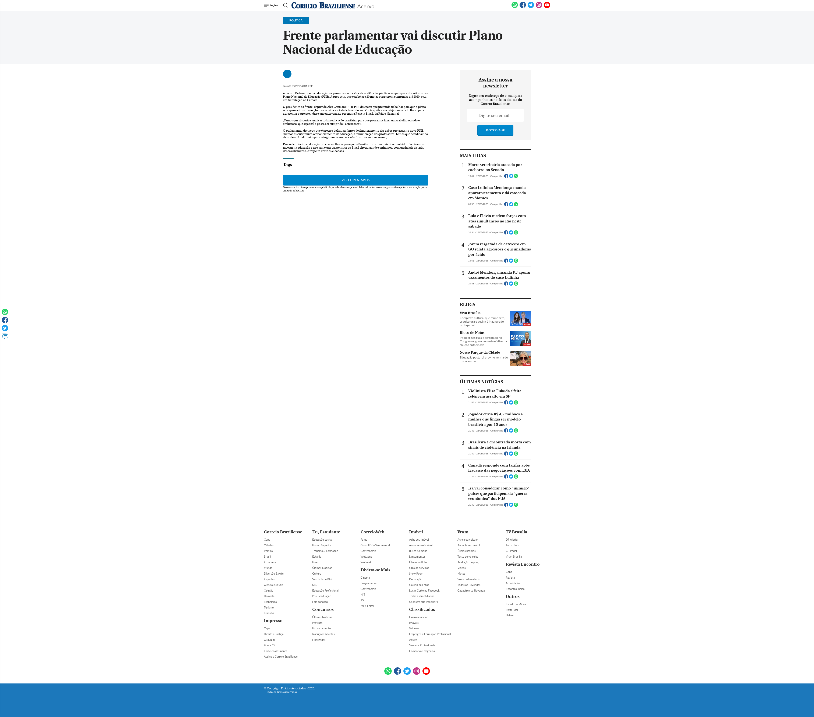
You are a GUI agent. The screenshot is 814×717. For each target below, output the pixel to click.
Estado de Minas (516, 604)
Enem (315, 562)
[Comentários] (5, 338)
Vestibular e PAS (322, 579)
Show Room (416, 573)
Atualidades (513, 583)
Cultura (316, 573)
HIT (363, 594)
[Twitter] (5, 330)
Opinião (268, 590)
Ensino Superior (321, 545)
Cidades (269, 545)
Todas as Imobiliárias (421, 596)
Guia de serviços (419, 567)
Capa (267, 539)
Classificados (422, 609)
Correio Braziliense (283, 532)
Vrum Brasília (514, 556)
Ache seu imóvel (419, 539)
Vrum (462, 532)
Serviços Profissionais (422, 645)
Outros (513, 596)
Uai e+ (510, 615)
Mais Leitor (367, 605)
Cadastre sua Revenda (471, 590)
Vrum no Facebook (468, 579)
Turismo (269, 607)
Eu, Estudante (326, 532)
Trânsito (269, 613)
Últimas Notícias (322, 567)
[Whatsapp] (5, 313)
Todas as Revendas (469, 584)
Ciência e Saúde (273, 584)
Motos (461, 573)
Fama (364, 539)
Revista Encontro (523, 564)
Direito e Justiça (274, 634)
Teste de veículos (467, 556)
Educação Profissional (325, 590)
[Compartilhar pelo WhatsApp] (516, 177)
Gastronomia (368, 551)
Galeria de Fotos (419, 584)
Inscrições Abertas (323, 634)
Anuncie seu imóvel (420, 545)
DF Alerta (512, 539)
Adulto (413, 639)
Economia (270, 562)
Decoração (415, 579)
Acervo (365, 6)
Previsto (317, 622)
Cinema (365, 577)
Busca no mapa (418, 551)
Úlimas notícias (418, 562)
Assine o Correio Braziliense (281, 656)
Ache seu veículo (467, 539)
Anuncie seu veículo (469, 545)
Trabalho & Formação (325, 551)
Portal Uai (512, 610)
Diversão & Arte (274, 573)
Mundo (268, 567)
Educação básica (322, 539)
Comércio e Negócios (422, 651)
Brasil (267, 556)
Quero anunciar (418, 617)
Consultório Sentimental (375, 545)
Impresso (273, 620)
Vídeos (461, 567)
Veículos (414, 628)
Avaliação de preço (468, 562)
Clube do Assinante (275, 651)
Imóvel (416, 532)
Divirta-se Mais (375, 570)
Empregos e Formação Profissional (430, 634)
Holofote (269, 596)
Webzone (366, 556)
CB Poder (511, 551)
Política (268, 551)
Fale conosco (320, 601)
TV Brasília (516, 532)
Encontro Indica (515, 588)
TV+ (363, 600)
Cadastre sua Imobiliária (424, 601)
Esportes (269, 579)
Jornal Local (513, 545)
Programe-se (368, 583)
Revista (510, 577)
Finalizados (319, 639)
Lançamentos (417, 556)
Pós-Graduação (321, 596)
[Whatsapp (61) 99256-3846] (515, 7)
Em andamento (321, 628)
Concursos (323, 609)
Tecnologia (270, 601)
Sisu (314, 584)
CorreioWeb (372, 532)
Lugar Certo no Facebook (424, 590)
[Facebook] (523, 7)
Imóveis (414, 622)
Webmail (366, 562)
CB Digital (270, 639)
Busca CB (269, 645)
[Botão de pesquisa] (284, 5)
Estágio (316, 556)
